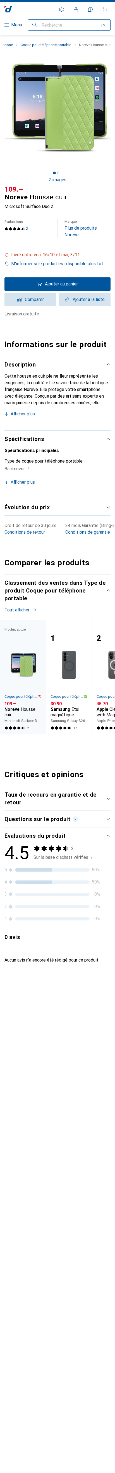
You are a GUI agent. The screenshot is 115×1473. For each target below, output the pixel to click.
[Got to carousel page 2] (59, 173)
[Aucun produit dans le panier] (104, 9)
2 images (57, 179)
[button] (57, 255)
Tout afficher (17, 610)
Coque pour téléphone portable (46, 45)
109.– (13, 189)
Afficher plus (23, 413)
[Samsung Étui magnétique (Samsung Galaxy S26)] (69, 677)
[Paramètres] (61, 9)
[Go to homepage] (8, 9)
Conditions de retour (24, 532)
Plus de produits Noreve (80, 228)
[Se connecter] (76, 9)
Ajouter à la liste (89, 299)
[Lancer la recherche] (34, 25)
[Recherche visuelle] (104, 25)
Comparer (34, 299)
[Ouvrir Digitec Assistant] (90, 9)
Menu (16, 24)
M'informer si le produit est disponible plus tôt (57, 263)
